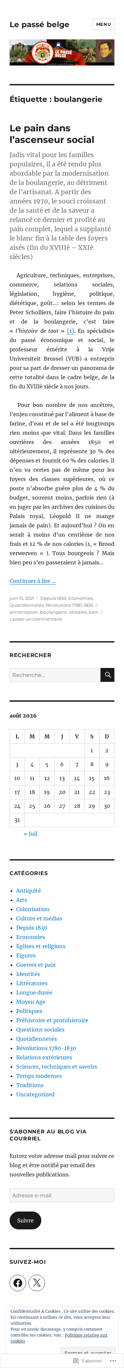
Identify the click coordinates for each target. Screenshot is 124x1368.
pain (94, 612)
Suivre (25, 1220)
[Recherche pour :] (55, 675)
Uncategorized (35, 1094)
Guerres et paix (36, 964)
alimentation (24, 612)
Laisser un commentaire (36, 619)
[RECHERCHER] (107, 675)
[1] (70, 331)
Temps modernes (39, 1076)
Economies (80, 598)
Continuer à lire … (33, 581)
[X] (36, 1283)
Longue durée (34, 992)
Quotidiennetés (27, 605)
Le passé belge (39, 24)
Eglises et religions (40, 946)
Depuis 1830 (53, 598)
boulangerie (53, 612)
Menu (103, 24)
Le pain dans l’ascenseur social (52, 133)
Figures (26, 955)
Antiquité (28, 890)
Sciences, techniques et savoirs (56, 1066)
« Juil (30, 833)
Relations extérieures (44, 1057)
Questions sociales (40, 1029)
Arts (21, 900)
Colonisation (33, 909)
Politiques (29, 1011)
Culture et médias (39, 918)
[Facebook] (18, 1283)
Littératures (32, 983)
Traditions (30, 1085)
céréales (78, 612)
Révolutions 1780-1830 (69, 605)
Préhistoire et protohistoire (52, 1020)
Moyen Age (31, 1001)
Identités (28, 974)
